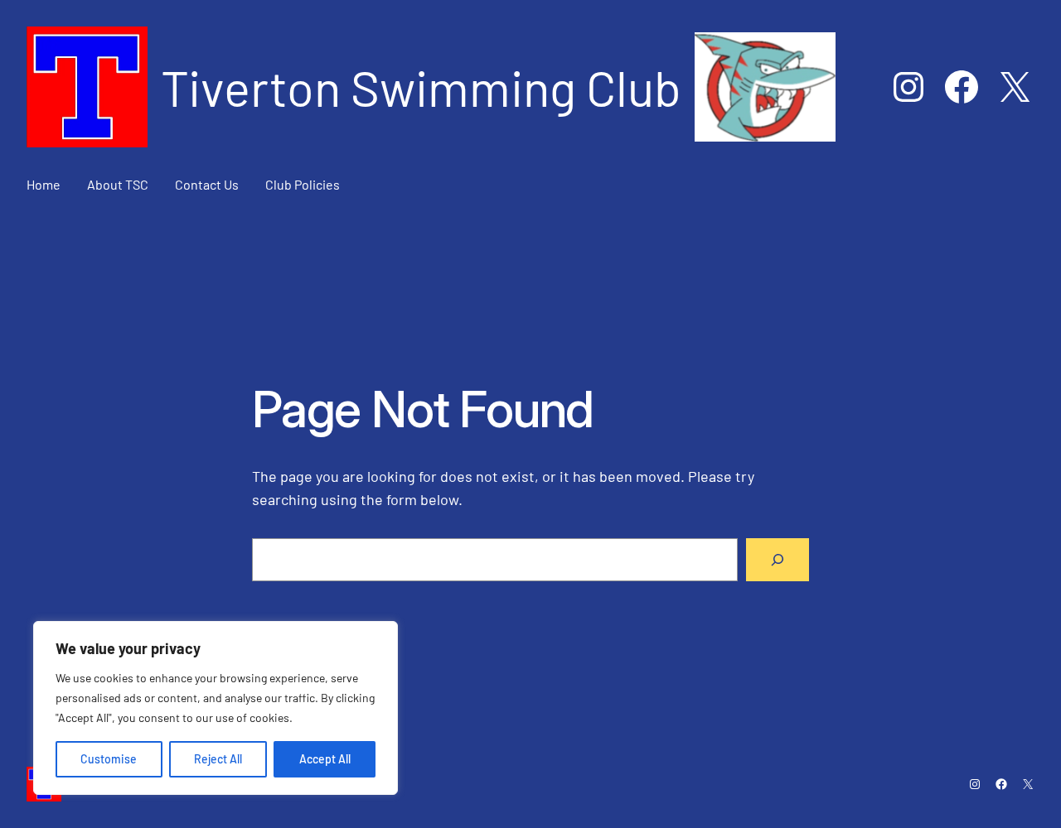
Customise (108, 759)
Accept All (325, 759)
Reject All (218, 759)
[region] (215, 708)
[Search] (777, 559)
